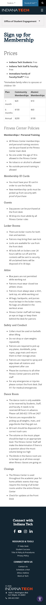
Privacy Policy (23, 555)
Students (10, 3)
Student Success (23, 549)
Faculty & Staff (30, 3)
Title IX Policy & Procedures (23, 552)
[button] (40, 599)
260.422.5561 (13, 598)
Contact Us (23, 566)
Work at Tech (23, 576)
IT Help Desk (23, 546)
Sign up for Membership (19, 37)
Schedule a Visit (23, 569)
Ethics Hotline (23, 573)
